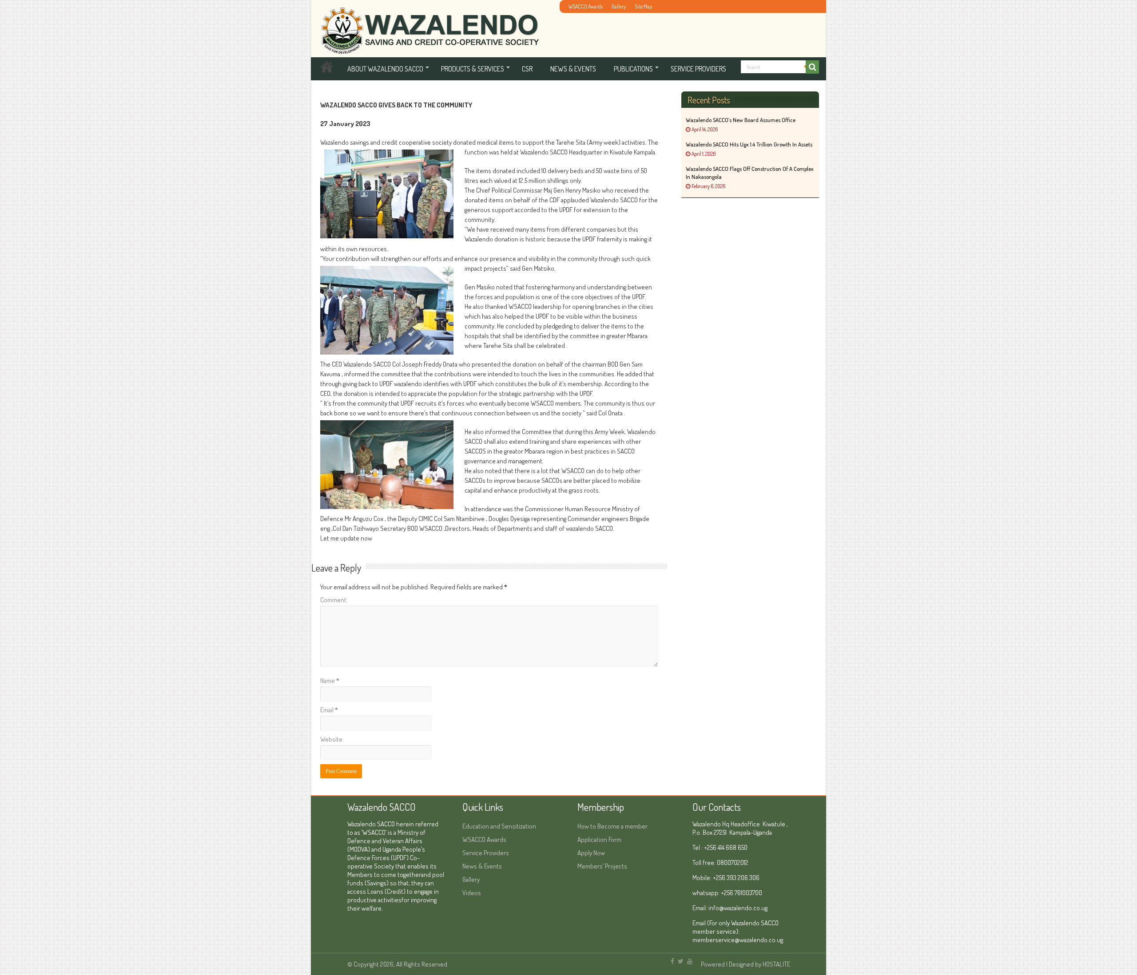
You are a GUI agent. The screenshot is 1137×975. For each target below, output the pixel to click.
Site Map (643, 6)
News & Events (573, 68)
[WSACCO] (428, 26)
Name (329, 680)
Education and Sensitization (499, 826)
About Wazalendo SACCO (385, 68)
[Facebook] (672, 961)
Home (326, 68)
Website (331, 739)
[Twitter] (680, 961)
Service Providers (698, 68)
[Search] (812, 67)
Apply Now (591, 853)
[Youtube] (689, 961)
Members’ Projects (602, 866)
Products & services (472, 68)
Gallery (619, 6)
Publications (633, 68)
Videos (471, 892)
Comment (333, 600)
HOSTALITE (776, 964)
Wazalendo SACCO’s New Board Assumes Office (740, 119)
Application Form (599, 839)
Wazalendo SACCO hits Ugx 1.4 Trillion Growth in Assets (749, 144)
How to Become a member (612, 826)
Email (329, 710)
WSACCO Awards (585, 6)
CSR (527, 68)
